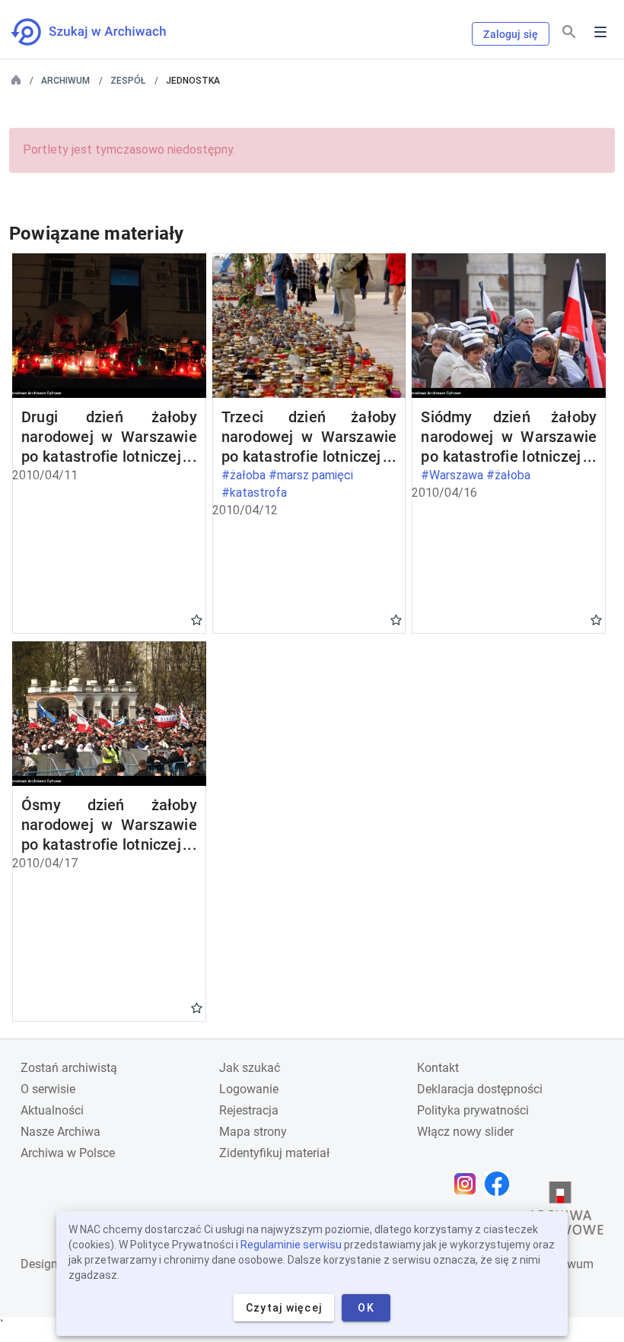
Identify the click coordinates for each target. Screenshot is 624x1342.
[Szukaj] (569, 32)
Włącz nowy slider (465, 1131)
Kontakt (438, 1068)
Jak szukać (249, 1068)
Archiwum (65, 80)
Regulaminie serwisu (291, 1245)
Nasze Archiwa (60, 1131)
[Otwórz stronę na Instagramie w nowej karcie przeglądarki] (469, 1184)
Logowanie (249, 1089)
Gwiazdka (196, 619)
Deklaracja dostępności (480, 1089)
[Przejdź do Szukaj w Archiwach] (102, 32)
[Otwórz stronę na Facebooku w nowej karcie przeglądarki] (501, 1184)
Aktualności (52, 1110)
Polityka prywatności (473, 1110)
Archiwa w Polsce (68, 1153)
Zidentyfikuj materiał (274, 1153)
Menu (600, 32)
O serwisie (48, 1089)
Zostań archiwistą (69, 1068)
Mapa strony (253, 1131)
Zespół (127, 80)
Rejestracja (249, 1110)
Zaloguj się (510, 34)
